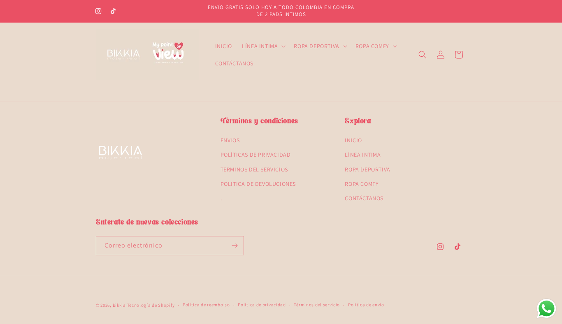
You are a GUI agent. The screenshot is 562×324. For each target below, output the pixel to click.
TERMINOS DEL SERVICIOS (254, 169)
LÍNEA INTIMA (363, 154)
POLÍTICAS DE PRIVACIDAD (256, 154)
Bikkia (119, 305)
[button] (263, 46)
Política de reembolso (206, 305)
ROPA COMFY (362, 183)
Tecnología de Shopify (151, 305)
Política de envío (366, 305)
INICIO (353, 140)
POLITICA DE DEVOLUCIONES (258, 183)
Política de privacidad (262, 305)
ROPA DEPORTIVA (367, 169)
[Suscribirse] (234, 245)
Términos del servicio (317, 305)
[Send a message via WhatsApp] (546, 308)
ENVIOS (230, 140)
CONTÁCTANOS (364, 198)
